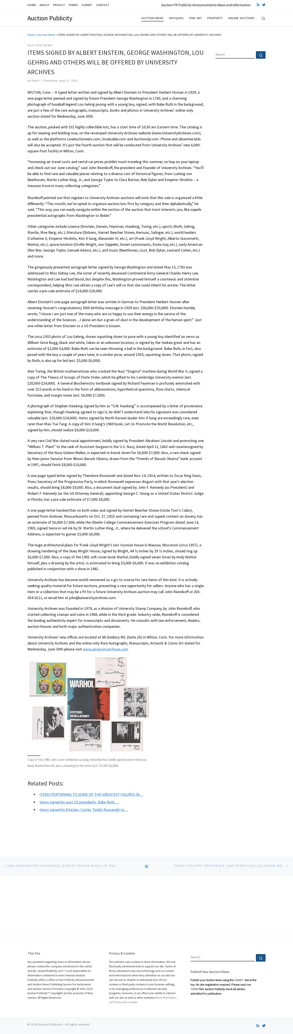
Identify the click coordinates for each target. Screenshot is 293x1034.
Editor (36, 80)
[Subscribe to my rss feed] (258, 4)
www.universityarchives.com (105, 649)
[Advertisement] (240, 131)
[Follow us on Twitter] (264, 4)
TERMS (194, 989)
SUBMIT (239, 980)
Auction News (46, 35)
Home (31, 35)
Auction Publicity (50, 1024)
